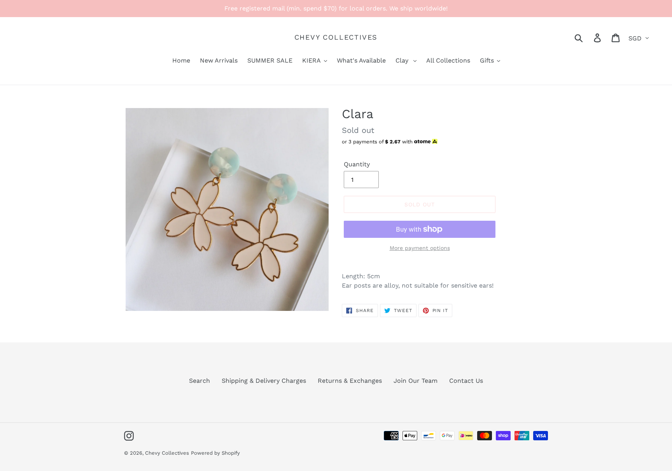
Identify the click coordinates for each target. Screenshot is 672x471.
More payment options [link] (420, 248)
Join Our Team (416, 380)
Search (199, 380)
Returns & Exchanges (350, 380)
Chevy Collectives (336, 37)
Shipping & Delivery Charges (264, 380)
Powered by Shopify (215, 453)
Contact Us (466, 380)
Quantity (357, 164)
